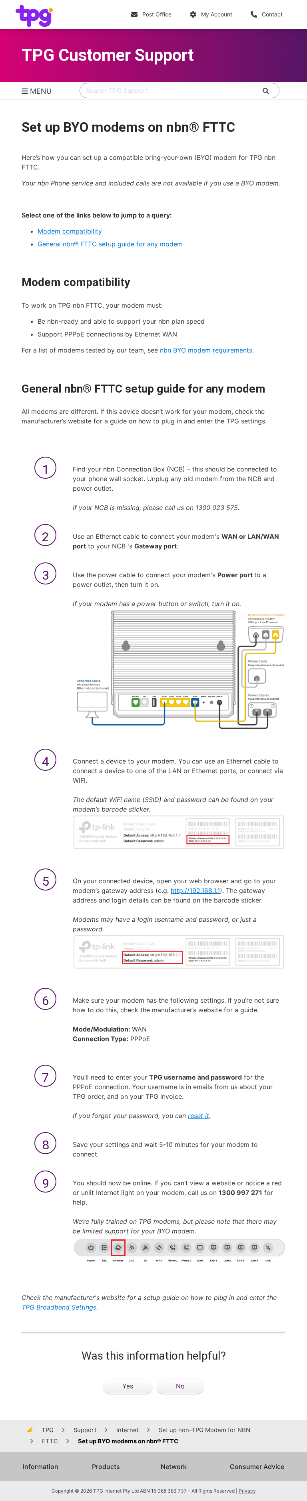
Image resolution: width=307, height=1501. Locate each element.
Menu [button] (40, 91)
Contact (272, 14)
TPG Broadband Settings (59, 1307)
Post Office (156, 14)
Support (85, 1430)
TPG (48, 1430)
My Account (216, 14)
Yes (127, 1386)
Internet (127, 1430)
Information (40, 1467)
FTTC (50, 1441)
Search (253, 91)
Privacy (247, 1491)
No (180, 1386)
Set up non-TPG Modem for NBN (204, 1430)
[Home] (36, 16)
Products (106, 1467)
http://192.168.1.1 (195, 890)
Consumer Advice (257, 1467)
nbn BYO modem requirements (206, 350)
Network (174, 1467)
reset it (198, 1116)
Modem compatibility (70, 231)
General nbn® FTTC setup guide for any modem (110, 244)
